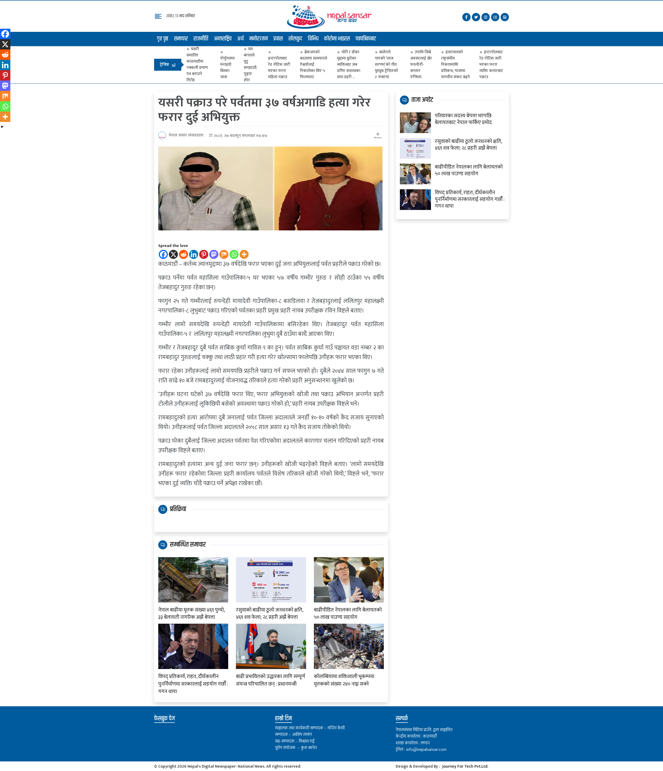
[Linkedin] (193, 254)
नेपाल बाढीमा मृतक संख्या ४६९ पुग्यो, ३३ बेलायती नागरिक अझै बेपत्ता (191, 613)
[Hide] (2, 127)
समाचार (181, 38)
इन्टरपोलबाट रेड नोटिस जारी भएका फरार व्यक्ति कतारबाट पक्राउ (491, 64)
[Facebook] (163, 254)
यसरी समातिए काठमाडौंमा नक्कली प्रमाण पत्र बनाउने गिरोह (197, 64)
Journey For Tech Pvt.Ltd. (465, 766)
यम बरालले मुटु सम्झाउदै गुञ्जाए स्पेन (250, 64)
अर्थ (240, 38)
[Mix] (223, 254)
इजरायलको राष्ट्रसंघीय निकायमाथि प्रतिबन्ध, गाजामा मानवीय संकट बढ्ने (455, 64)
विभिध (313, 38)
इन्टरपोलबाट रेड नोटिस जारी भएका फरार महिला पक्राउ (279, 67)
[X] (173, 254)
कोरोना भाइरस (337, 38)
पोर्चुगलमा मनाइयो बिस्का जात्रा (227, 67)
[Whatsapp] (234, 254)
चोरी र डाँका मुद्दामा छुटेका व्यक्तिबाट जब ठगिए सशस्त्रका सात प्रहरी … (348, 64)
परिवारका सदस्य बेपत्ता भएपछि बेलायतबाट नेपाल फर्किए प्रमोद (463, 119)
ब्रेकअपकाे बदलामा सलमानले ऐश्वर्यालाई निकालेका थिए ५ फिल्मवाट (313, 64)
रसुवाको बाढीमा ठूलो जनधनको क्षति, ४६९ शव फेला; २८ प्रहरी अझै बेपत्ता (269, 613)
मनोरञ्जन (258, 38)
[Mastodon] (213, 254)
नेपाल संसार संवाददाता (186, 135)
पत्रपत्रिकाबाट (366, 38)
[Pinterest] (203, 254)
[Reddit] (183, 254)
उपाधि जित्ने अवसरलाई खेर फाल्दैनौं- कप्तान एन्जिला (421, 64)
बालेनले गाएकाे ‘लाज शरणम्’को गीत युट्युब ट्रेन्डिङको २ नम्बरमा (386, 64)
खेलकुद (295, 38)
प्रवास (278, 38)
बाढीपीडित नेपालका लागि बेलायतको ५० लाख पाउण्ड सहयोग (348, 613)
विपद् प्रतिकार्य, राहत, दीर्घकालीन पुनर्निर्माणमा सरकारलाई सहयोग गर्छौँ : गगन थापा (193, 684)
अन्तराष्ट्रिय (223, 38)
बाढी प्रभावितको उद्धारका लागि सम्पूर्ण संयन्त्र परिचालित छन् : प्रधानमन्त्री (270, 680)
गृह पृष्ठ (162, 38)
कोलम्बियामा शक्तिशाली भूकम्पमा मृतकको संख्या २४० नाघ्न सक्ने (344, 680)
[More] (244, 254)
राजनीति (200, 38)
